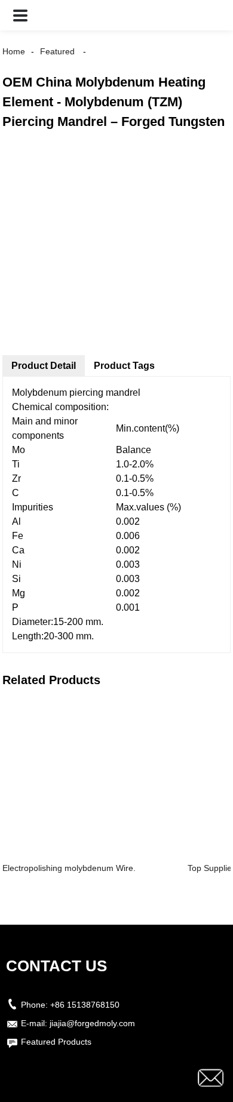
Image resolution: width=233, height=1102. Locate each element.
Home (13, 51)
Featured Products (56, 1041)
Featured (57, 51)
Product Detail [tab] (43, 366)
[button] (20, 15)
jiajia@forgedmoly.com (92, 1023)
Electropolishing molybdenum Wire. (69, 868)
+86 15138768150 (84, 1004)
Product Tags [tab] (124, 366)
